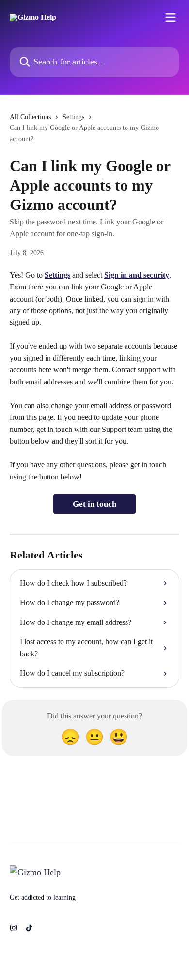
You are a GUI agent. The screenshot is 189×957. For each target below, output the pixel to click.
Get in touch (94, 504)
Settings (73, 117)
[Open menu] (170, 17)
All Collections (30, 117)
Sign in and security (136, 275)
